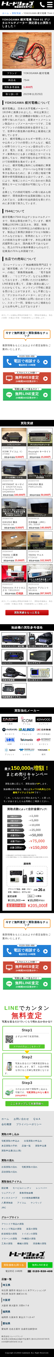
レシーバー (41, 1188)
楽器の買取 (32, 1229)
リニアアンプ (8, 1193)
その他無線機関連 (31, 1198)
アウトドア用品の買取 (13, 1224)
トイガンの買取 (30, 1234)
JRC (4, 1207)
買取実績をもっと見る (27, 612)
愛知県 (6, 1323)
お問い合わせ (21, 1119)
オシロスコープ (9, 1198)
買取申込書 (40, 1146)
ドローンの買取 (9, 1238)
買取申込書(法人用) (11, 1150)
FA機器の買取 (29, 1238)
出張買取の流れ (9, 1167)
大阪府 (6, 1300)
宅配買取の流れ (30, 1167)
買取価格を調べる (14, 1265)
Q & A (36, 1119)
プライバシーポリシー (29, 1124)
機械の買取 (22, 1243)
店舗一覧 (26, 1146)
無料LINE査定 (40, 1265)
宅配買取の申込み (11, 1141)
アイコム (21, 1203)
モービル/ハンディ (22, 1188)
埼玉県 (6, 1285)
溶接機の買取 (39, 1243)
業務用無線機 (26, 1193)
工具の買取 (7, 1243)
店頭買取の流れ (9, 1172)
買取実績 (16, 13)
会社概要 (7, 1124)
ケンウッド (36, 1203)
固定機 (5, 1188)
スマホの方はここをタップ (27, 1046)
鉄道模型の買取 (9, 1234)
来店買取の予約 (9, 1146)
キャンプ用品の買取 (12, 1229)
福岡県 (6, 1311)
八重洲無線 (7, 1203)
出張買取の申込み (33, 1141)
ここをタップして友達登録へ (27, 1103)
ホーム (5, 13)
